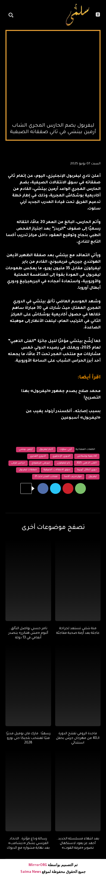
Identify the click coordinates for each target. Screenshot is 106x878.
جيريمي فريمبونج (41, 463)
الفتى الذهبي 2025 (87, 463)
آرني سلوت (66, 449)
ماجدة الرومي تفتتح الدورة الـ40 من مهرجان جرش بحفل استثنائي (77, 738)
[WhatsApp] (80, 488)
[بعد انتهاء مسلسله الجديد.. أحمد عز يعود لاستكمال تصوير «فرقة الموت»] (78, 791)
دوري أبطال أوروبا (87, 470)
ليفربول (92, 476)
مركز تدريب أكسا (73, 476)
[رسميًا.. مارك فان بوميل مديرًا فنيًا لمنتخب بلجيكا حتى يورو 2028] (28, 685)
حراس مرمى (18, 463)
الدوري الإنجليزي (61, 456)
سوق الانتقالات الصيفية (56, 470)
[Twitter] (55, 488)
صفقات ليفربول (28, 470)
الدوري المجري (38, 456)
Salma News (30, 872)
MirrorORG (38, 865)
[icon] (55, 16)
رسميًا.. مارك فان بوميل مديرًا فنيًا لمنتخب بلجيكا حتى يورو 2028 (28, 738)
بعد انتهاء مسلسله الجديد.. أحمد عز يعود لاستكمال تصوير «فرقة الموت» (78, 843)
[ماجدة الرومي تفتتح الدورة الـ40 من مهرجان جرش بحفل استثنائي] (78, 685)
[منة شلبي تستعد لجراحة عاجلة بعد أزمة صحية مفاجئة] (78, 580)
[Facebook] (43, 488)
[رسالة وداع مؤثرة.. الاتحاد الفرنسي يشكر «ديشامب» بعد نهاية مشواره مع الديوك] (28, 791)
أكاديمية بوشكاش (87, 456)
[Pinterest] (68, 488)
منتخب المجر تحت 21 (46, 476)
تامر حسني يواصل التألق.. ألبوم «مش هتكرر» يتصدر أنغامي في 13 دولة (28, 633)
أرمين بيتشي (26, 449)
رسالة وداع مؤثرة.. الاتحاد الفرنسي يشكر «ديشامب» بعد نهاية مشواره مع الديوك (28, 843)
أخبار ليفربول (46, 449)
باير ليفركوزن (63, 463)
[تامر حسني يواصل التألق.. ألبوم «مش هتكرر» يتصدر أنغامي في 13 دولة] (28, 580)
